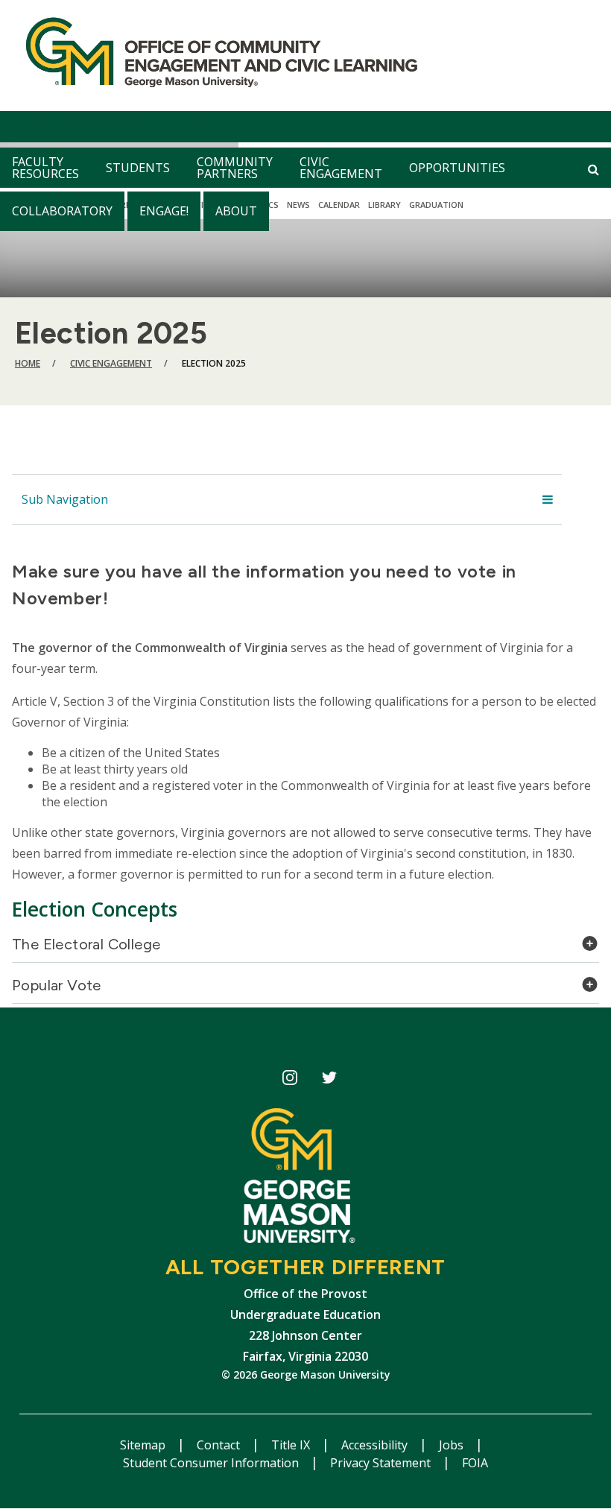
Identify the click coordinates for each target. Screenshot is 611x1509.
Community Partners (235, 168)
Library (384, 204)
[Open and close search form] (593, 169)
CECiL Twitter (329, 1080)
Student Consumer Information (212, 1463)
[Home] (215, 55)
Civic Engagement (341, 168)
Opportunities (457, 167)
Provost (214, 127)
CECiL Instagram (289, 1080)
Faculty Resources (45, 168)
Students (138, 167)
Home (27, 363)
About (236, 211)
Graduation (436, 204)
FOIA (475, 1463)
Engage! (164, 211)
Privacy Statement (382, 1463)
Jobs (452, 1445)
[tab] (305, 948)
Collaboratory (62, 211)
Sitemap (144, 1445)
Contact (220, 1445)
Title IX (292, 1445)
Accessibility (376, 1445)
